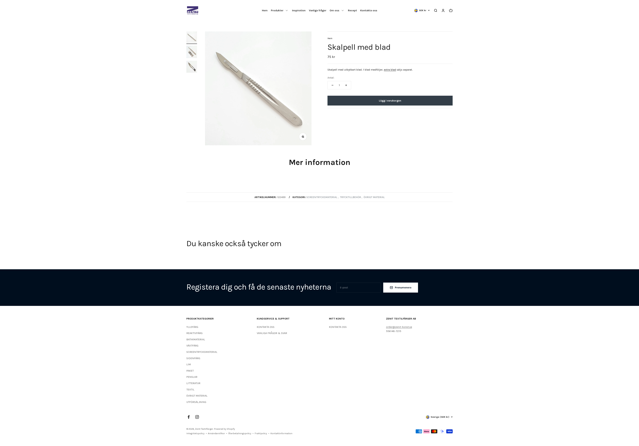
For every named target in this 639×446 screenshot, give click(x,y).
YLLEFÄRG (192, 327)
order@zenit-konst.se (399, 327)
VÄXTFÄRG (192, 345)
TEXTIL (190, 389)
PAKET (190, 370)
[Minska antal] (332, 85)
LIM (188, 364)
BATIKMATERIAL (195, 339)
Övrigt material (374, 197)
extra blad (390, 69)
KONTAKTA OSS (265, 327)
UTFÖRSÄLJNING (196, 402)
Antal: (330, 77)
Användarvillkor (216, 433)
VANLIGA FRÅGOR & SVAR (272, 333)
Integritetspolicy (195, 433)
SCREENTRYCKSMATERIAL (201, 351)
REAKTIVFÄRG (194, 333)
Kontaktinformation (281, 433)
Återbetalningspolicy (239, 433)
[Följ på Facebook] (188, 417)
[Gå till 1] (191, 37)
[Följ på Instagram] (197, 417)
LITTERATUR (193, 383)
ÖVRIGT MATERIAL (197, 395)
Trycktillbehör (350, 197)
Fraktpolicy (261, 433)
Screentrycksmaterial (321, 197)
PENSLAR (191, 376)
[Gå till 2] (191, 52)
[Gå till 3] (191, 67)
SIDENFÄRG (193, 358)
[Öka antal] (346, 85)
